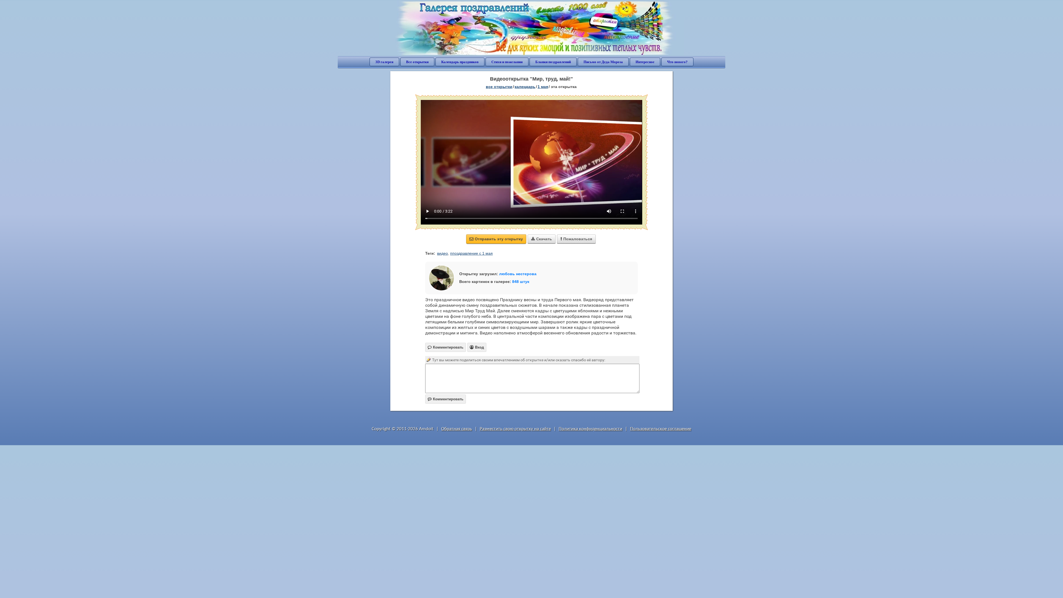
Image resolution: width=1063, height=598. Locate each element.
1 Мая (543, 86)
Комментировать (445, 399)
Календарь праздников (460, 62)
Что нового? (677, 62)
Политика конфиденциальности (590, 429)
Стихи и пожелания (507, 62)
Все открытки (417, 62)
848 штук (520, 281)
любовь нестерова (517, 274)
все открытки (499, 86)
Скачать (541, 239)
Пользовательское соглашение (660, 429)
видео (442, 253)
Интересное (645, 62)
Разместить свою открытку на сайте (515, 429)
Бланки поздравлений (553, 62)
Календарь (525, 86)
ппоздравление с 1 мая (471, 253)
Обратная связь (456, 429)
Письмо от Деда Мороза (603, 62)
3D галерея (384, 62)
